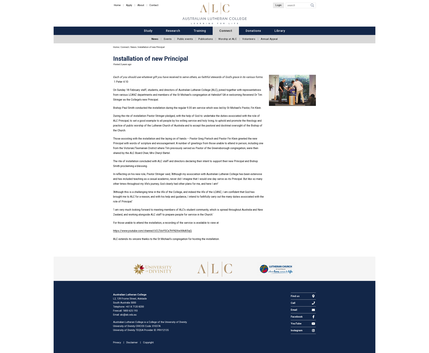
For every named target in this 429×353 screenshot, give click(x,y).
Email (294, 309)
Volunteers (248, 38)
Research (173, 30)
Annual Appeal (269, 38)
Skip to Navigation (14, 6)
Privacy (117, 342)
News (154, 38)
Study (148, 30)
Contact (153, 5)
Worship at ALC (227, 38)
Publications (205, 38)
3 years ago (125, 64)
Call (293, 302)
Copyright (148, 342)
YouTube (296, 323)
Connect (225, 30)
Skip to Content (13, 6)
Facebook (296, 316)
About (140, 5)
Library (279, 30)
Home (117, 5)
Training (200, 30)
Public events (185, 38)
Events (168, 38)
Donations (253, 30)
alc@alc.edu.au (128, 314)
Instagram (296, 330)
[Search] (312, 5)
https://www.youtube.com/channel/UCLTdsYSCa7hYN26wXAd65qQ (152, 230)
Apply (129, 5)
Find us (295, 296)
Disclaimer (132, 342)
